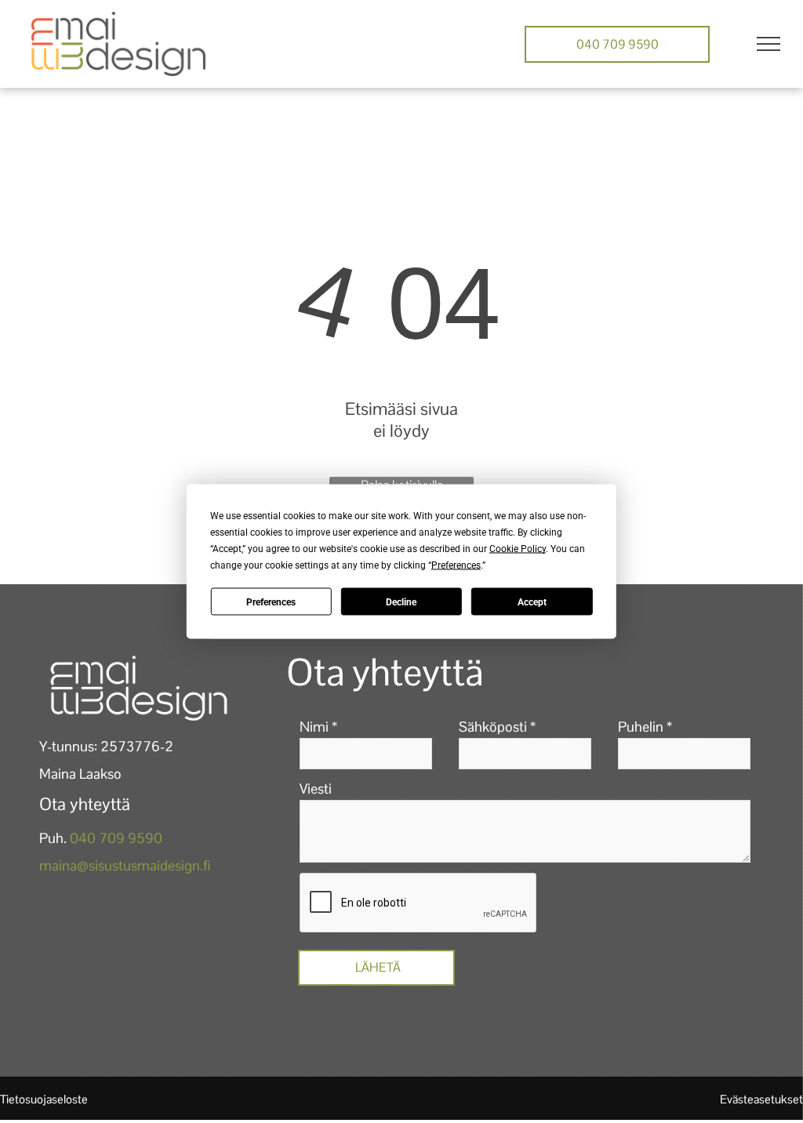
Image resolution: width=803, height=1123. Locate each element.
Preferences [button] (456, 565)
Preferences (271, 601)
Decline (401, 601)
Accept (532, 601)
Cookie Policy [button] (517, 548)
